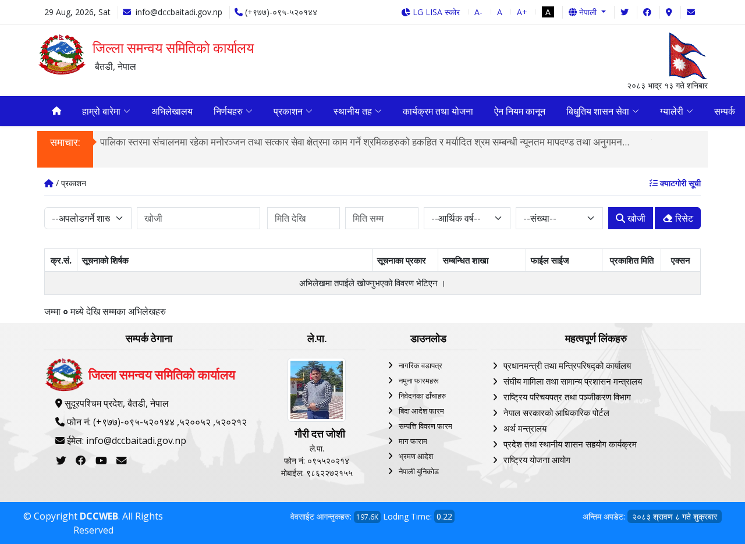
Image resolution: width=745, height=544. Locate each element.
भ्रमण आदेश (416, 456)
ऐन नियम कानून (519, 111)
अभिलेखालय (172, 111)
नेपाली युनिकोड (419, 471)
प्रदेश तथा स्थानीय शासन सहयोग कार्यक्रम (570, 444)
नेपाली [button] (588, 11)
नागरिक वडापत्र (420, 365)
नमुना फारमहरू (418, 380)
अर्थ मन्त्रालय (525, 428)
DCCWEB (99, 516)
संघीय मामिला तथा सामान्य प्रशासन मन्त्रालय (572, 381)
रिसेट (683, 218)
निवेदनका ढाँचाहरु (422, 395)
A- (478, 12)
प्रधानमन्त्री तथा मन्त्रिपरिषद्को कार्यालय (567, 365)
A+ (522, 12)
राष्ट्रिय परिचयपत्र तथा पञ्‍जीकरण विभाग (567, 397)
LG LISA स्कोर (435, 11)
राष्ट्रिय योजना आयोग (536, 459)
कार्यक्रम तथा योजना (438, 111)
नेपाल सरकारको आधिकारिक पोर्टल (556, 412)
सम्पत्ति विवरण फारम (425, 426)
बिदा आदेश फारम (421, 411)
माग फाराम (413, 441)
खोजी (635, 218)
